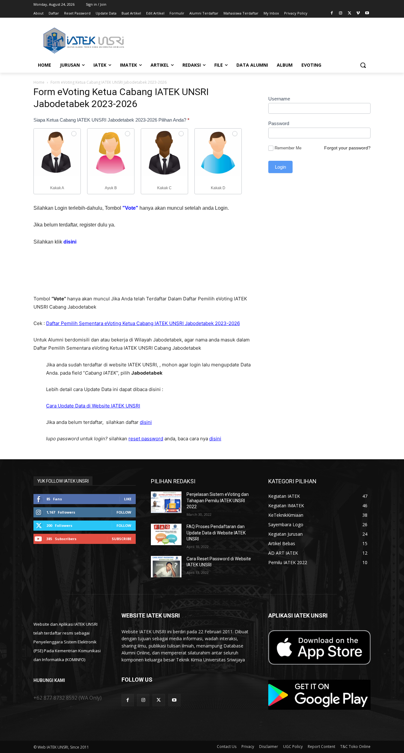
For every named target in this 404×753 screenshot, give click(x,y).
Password (278, 123)
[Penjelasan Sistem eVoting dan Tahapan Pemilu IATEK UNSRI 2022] (166, 502)
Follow (123, 512)
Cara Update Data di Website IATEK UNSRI (93, 406)
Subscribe (121, 538)
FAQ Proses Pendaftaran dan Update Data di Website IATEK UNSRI (216, 532)
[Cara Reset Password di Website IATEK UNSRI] (166, 566)
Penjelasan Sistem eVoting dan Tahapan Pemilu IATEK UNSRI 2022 (218, 500)
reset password (145, 439)
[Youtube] (367, 13)
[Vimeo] (358, 13)
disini (146, 422)
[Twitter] (349, 13)
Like (127, 499)
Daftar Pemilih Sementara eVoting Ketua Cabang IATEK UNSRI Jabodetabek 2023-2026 (143, 323)
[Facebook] (332, 13)
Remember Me (288, 148)
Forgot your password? (347, 147)
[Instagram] (340, 13)
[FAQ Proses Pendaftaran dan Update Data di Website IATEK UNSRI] (166, 534)
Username (279, 98)
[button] (363, 65)
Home (39, 82)
